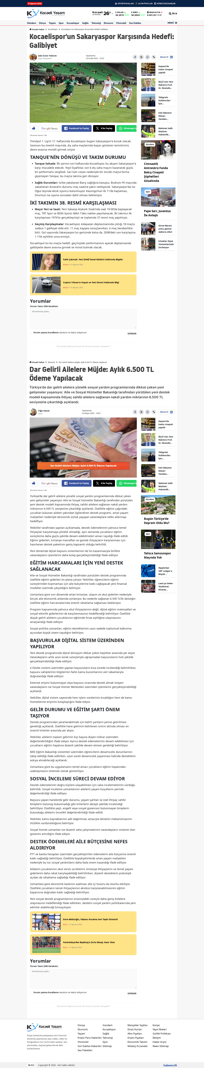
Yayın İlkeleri (160, 1029)
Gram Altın (154, 12)
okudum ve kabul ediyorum (60, 332)
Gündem (31, 22)
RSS (32, 1065)
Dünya (42, 22)
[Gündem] (158, 149)
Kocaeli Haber (38, 29)
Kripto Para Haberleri (90, 1037)
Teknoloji (96, 22)
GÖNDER (132, 333)
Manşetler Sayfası (138, 1025)
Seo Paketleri (85, 1050)
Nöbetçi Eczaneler (138, 1046)
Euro (135, 12)
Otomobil (121, 22)
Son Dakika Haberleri (90, 1046)
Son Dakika (135, 22)
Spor (61, 22)
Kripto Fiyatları (136, 1037)
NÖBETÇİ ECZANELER (166, 3)
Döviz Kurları (135, 1029)
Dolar (120, 12)
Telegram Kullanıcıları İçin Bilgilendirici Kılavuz (164, 100)
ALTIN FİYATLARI (145, 3)
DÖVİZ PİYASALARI (126, 3)
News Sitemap (161, 1046)
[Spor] (158, 196)
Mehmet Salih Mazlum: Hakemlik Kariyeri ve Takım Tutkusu (166, 131)
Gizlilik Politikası (162, 1033)
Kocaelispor (73, 22)
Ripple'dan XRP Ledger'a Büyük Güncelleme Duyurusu (165, 571)
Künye (156, 1025)
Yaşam (52, 22)
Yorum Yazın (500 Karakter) (44, 306)
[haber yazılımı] (170, 1065)
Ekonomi (108, 22)
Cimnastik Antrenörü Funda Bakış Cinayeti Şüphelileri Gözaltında (156, 172)
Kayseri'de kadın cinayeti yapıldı (165, 69)
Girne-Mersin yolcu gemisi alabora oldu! (165, 228)
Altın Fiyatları (135, 1033)
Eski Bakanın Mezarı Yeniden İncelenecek (165, 116)
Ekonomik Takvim (137, 1042)
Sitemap (107, 1046)
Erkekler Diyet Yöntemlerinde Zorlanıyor (166, 244)
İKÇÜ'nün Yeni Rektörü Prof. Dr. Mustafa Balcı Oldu (165, 85)
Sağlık (85, 22)
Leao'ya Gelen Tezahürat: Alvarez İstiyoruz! (165, 586)
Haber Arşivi (159, 1042)
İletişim (157, 1037)
